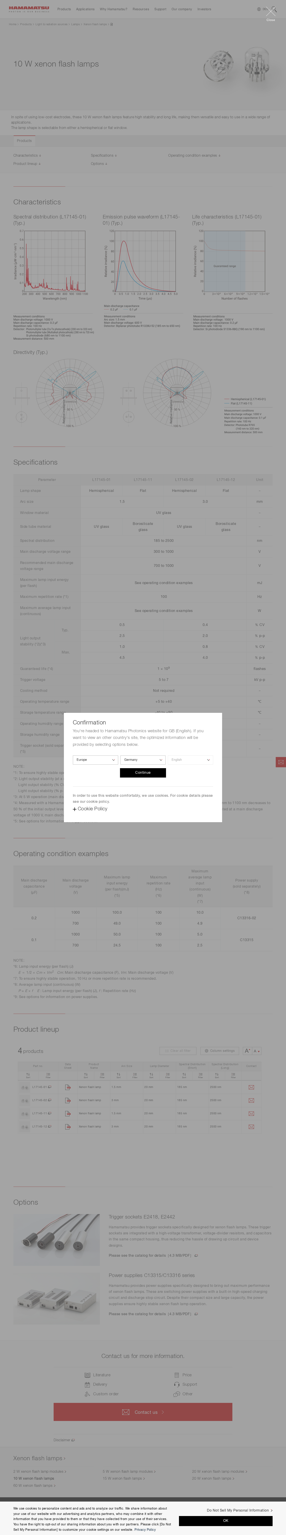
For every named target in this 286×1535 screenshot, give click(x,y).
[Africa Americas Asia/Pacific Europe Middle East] (95, 760)
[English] (190, 760)
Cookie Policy (92, 809)
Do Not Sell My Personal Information (238, 1510)
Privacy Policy (145, 1529)
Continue (143, 773)
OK (226, 1521)
